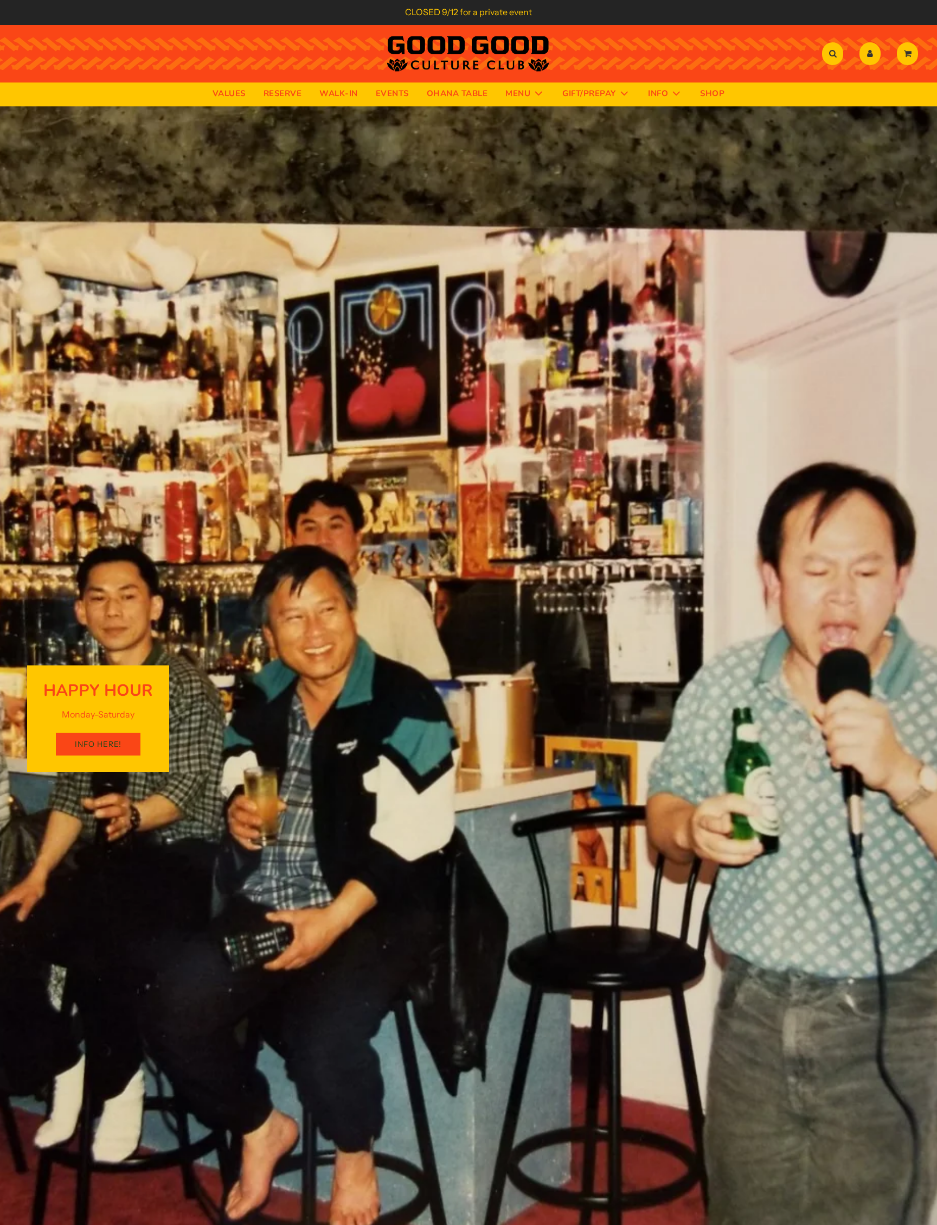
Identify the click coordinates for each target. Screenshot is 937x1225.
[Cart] (909, 53)
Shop (712, 92)
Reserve (283, 92)
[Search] (832, 53)
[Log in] (870, 53)
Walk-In (338, 92)
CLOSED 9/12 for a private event (468, 12)
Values (229, 92)
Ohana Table (457, 92)
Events (392, 92)
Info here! (98, 744)
